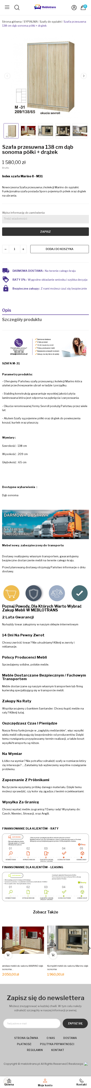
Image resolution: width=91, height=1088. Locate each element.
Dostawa (70, 1038)
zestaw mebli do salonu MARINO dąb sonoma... (22, 967)
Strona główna (26, 1038)
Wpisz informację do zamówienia (23, 212)
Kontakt (57, 1050)
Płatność (24, 1044)
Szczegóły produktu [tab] (22, 319)
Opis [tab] (6, 310)
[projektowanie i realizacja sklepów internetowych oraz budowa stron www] (86, 1064)
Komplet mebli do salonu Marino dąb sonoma (67, 967)
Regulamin (35, 1050)
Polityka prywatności (57, 1044)
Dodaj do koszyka (59, 249)
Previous (7, 75)
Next (83, 75)
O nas (51, 1038)
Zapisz (45, 231)
